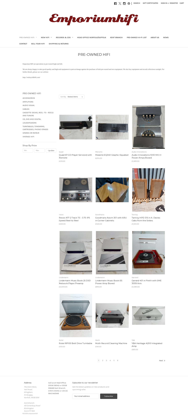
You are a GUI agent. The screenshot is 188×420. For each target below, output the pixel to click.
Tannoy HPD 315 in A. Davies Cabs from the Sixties (146, 219)
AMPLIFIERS (28, 102)
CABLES (26, 109)
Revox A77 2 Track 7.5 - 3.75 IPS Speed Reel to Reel (74, 219)
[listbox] (75, 97)
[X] (120, 3)
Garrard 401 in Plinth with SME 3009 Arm (147, 282)
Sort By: (63, 97)
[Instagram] (124, 3)
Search (137, 3)
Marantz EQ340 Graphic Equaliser (112, 155)
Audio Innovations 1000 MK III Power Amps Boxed (146, 156)
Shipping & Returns (59, 44)
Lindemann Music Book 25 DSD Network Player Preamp (75, 282)
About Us (155, 37)
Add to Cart (76, 129)
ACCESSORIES (29, 98)
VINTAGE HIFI (28, 136)
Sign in (164, 3)
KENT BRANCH (116, 37)
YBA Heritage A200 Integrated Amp (147, 344)
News (166, 37)
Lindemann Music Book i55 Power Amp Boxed (108, 282)
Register (174, 3)
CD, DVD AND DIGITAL (32, 119)
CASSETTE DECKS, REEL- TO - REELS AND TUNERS (38, 114)
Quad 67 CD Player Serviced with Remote (75, 156)
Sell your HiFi (38, 44)
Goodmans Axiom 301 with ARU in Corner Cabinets (111, 219)
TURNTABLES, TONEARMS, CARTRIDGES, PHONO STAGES (35, 127)
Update (51, 150)
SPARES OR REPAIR (31, 133)
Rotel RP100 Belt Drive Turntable (75, 343)
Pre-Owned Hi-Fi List (137, 37)
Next (161, 360)
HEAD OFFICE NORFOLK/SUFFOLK (91, 37)
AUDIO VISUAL (29, 105)
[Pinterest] (129, 3)
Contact (23, 44)
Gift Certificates (150, 3)
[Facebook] (115, 3)
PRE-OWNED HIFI (26, 37)
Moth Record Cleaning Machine (111, 343)
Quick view (75, 125)
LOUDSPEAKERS (29, 123)
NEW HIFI (45, 37)
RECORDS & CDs (63, 37)
